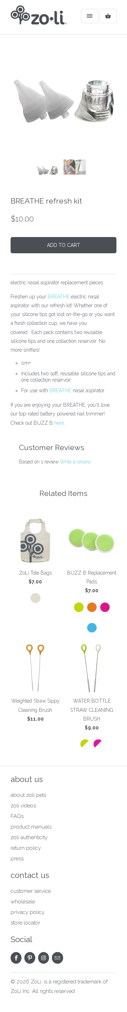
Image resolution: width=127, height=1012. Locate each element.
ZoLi (36, 981)
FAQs (17, 816)
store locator (25, 923)
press (17, 858)
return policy (26, 848)
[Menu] (89, 16)
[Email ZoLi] (57, 958)
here (59, 423)
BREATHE (58, 296)
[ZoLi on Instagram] (43, 958)
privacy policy (27, 912)
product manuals (31, 827)
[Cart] (107, 16)
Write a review (75, 462)
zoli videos (23, 805)
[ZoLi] (39, 19)
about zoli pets (28, 795)
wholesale (23, 901)
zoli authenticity (29, 837)
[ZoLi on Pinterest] (29, 958)
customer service (31, 891)
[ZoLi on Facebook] (16, 958)
